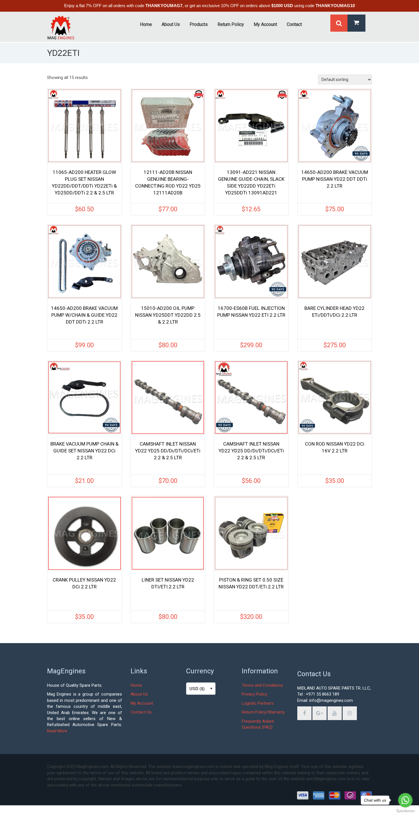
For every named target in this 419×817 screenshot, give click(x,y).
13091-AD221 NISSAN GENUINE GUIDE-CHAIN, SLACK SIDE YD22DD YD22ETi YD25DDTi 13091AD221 (251, 182)
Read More (57, 730)
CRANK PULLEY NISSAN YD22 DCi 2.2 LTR (84, 583)
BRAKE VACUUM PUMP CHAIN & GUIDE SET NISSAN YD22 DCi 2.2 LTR (84, 450)
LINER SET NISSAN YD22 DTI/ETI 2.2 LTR (168, 583)
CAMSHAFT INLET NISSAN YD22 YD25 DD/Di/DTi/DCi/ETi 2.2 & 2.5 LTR (167, 450)
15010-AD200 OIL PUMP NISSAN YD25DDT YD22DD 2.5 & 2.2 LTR (168, 315)
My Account (142, 703)
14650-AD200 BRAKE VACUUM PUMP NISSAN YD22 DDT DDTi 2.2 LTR (334, 179)
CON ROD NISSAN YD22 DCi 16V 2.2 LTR (334, 447)
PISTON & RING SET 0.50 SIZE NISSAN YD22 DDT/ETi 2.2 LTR (251, 583)
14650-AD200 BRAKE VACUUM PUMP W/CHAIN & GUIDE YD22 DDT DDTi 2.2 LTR (84, 315)
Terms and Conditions (262, 685)
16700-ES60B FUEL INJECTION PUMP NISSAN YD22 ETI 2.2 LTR (251, 311)
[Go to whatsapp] (405, 800)
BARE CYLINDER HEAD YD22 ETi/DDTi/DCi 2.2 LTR (334, 311)
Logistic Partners (258, 703)
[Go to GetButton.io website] (405, 811)
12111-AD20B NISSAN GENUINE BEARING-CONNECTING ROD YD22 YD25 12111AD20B (168, 182)
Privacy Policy (254, 694)
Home (136, 685)
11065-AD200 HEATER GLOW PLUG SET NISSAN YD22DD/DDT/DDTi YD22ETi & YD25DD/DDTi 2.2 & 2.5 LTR (84, 182)
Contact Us (141, 712)
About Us (139, 694)
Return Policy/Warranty (263, 712)
